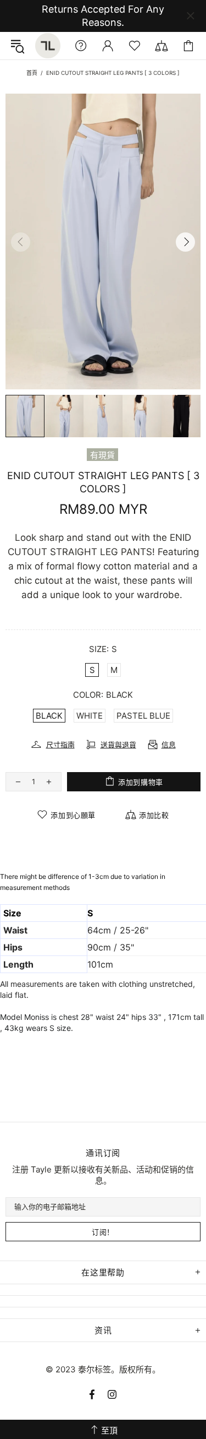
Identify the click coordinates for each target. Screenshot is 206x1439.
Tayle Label (47, 45)
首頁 (31, 72)
